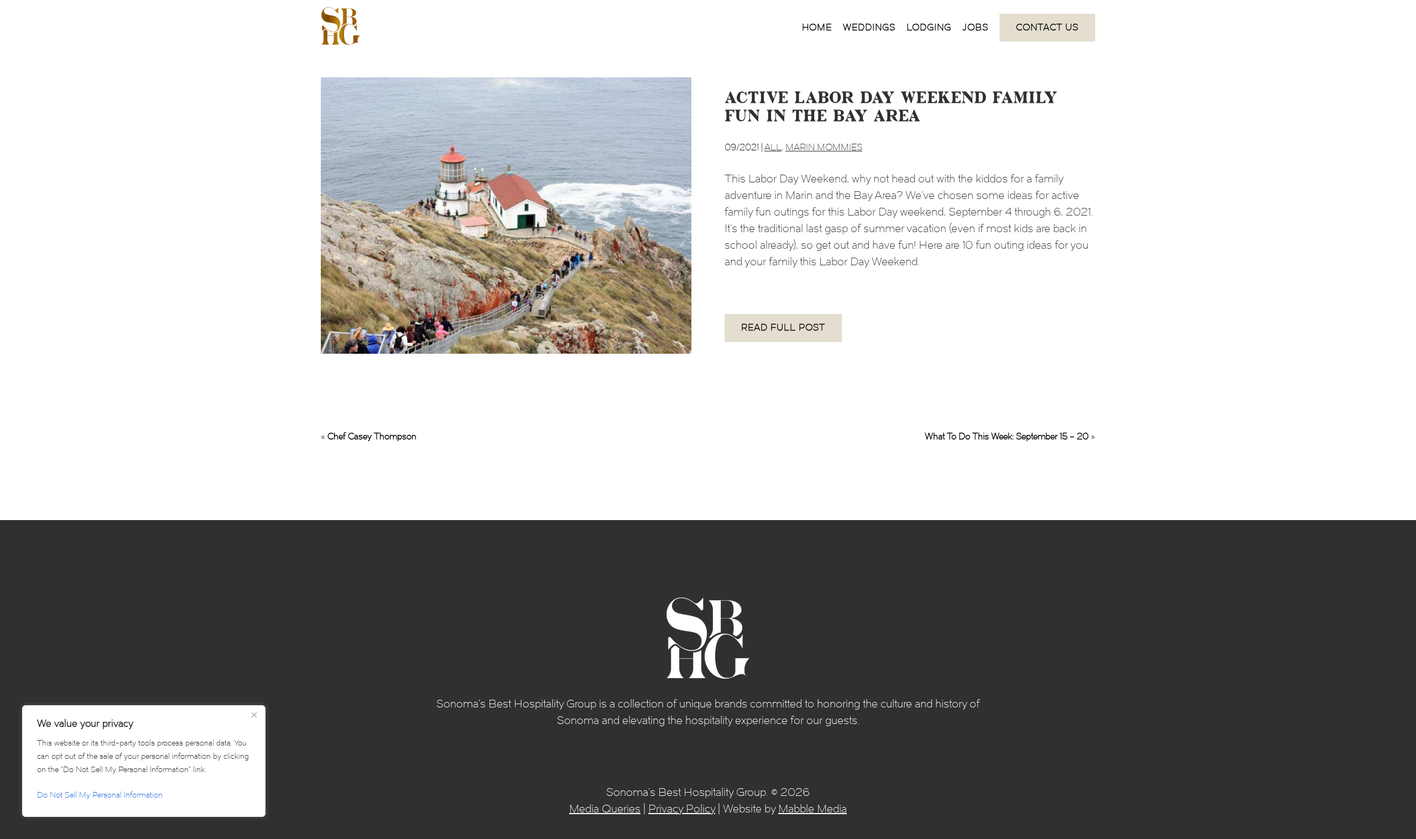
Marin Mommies (823, 147)
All (773, 147)
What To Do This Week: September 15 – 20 (1007, 436)
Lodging (929, 27)
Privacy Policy (681, 808)
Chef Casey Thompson (372, 436)
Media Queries (605, 808)
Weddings (869, 27)
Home (817, 27)
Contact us (1047, 27)
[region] (144, 761)
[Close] (254, 714)
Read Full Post (783, 327)
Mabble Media (812, 808)
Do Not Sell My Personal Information (100, 795)
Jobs (975, 27)
